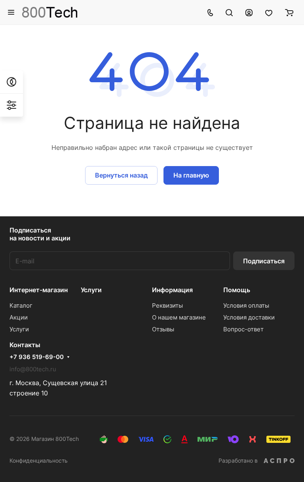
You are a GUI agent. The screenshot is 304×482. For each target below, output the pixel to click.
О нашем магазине (179, 317)
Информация (172, 290)
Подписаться (264, 261)
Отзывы (163, 329)
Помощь (236, 290)
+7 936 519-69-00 (37, 357)
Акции (19, 317)
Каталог (21, 305)
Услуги (19, 329)
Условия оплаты (246, 305)
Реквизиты (167, 305)
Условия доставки (249, 317)
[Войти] (249, 12)
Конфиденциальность (39, 460)
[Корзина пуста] (289, 12)
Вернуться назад (121, 175)
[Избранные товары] (268, 12)
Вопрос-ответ (243, 329)
